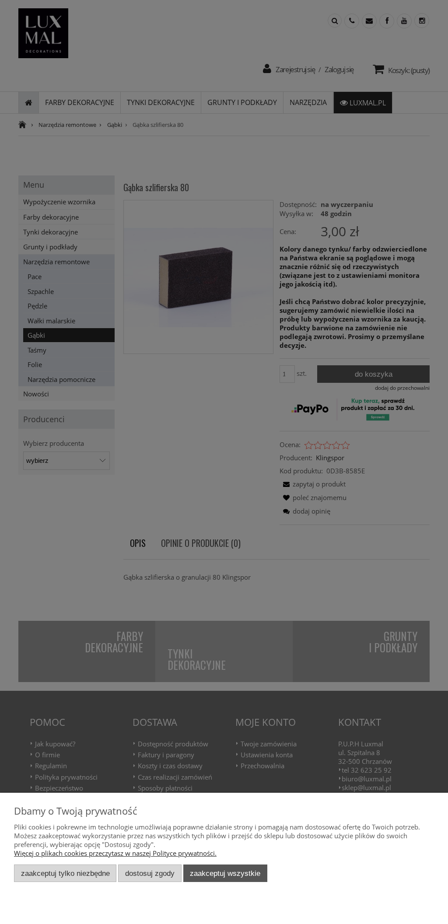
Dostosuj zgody (150, 873)
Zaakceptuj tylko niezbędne (65, 873)
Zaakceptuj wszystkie (225, 873)
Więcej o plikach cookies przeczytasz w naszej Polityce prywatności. (115, 853)
